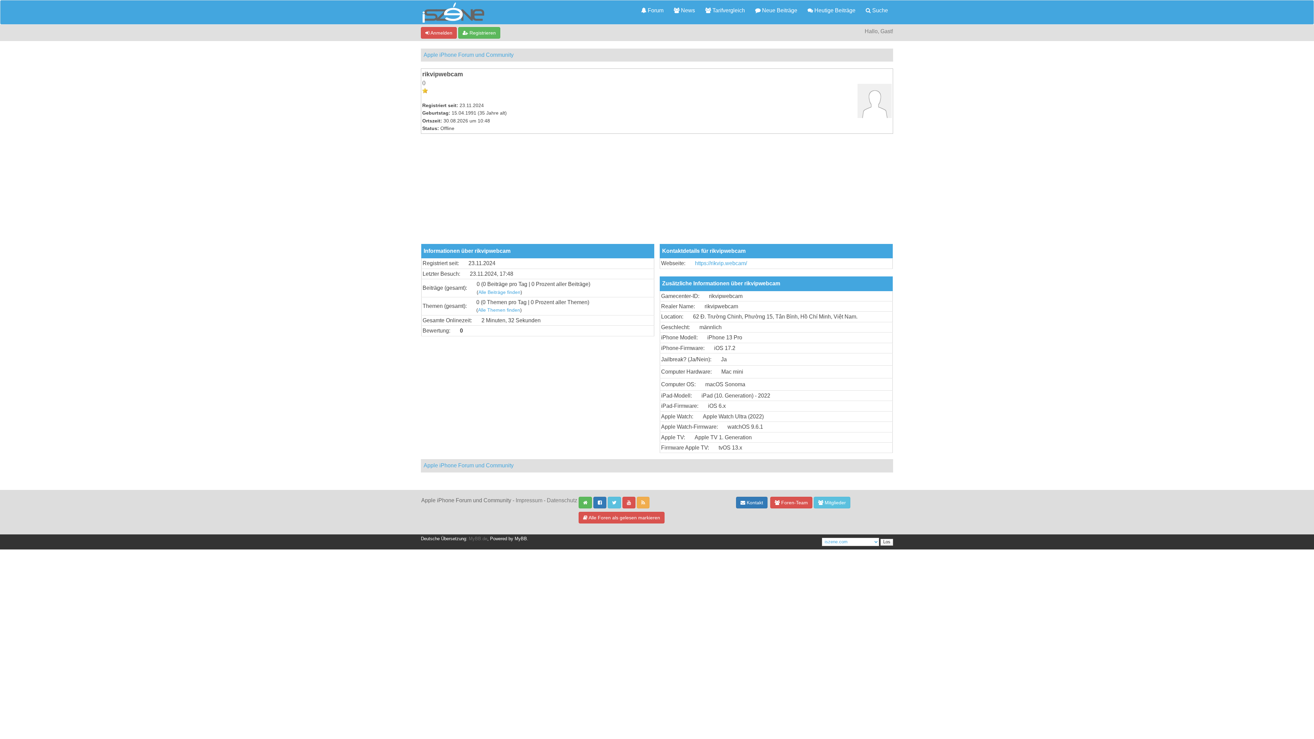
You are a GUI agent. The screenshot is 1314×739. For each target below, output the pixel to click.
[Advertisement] (657, 193)
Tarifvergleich (728, 10)
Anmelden (440, 33)
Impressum (529, 500)
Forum (655, 10)
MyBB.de (478, 538)
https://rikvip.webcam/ (721, 263)
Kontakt (754, 502)
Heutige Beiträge (834, 10)
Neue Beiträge (779, 10)
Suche (879, 10)
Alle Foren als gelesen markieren (624, 517)
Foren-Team (794, 502)
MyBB (521, 538)
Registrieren (482, 33)
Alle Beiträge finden (499, 292)
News (687, 10)
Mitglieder (834, 502)
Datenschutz (562, 500)
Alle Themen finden (499, 310)
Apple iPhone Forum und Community (469, 55)
